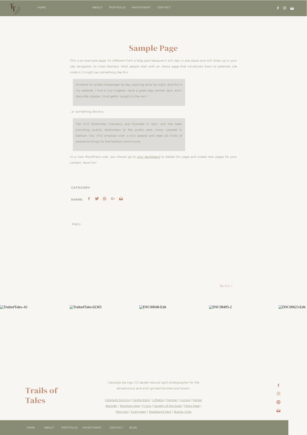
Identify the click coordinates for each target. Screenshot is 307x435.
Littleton (158, 400)
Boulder (112, 406)
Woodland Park (160, 411)
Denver (172, 400)
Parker (197, 400)
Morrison (122, 411)
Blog (225, 286)
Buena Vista (182, 411)
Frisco (146, 406)
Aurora (185, 400)
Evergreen (138, 411)
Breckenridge (130, 406)
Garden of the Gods (168, 406)
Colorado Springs (117, 400)
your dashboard (148, 156)
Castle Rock (141, 400)
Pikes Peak (192, 406)
